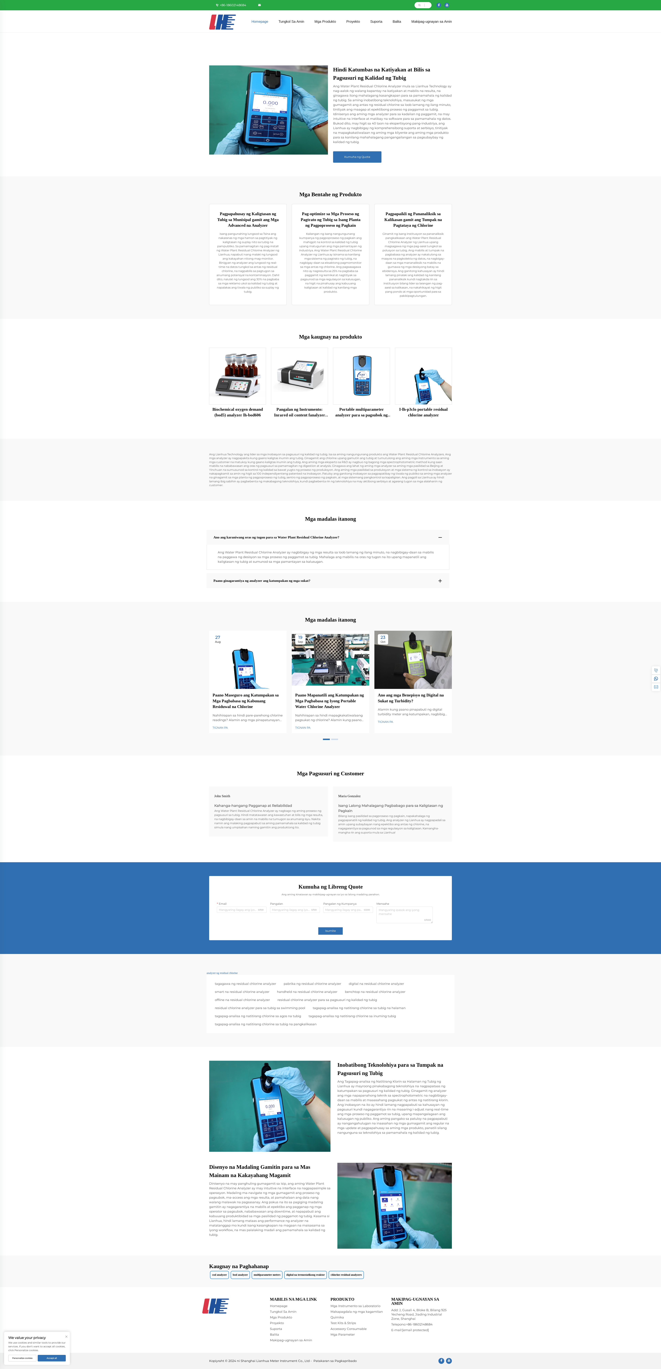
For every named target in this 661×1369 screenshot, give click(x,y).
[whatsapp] (656, 679)
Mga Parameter (342, 1334)
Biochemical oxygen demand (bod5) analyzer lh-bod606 (237, 412)
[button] (326, 739)
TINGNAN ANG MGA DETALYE (237, 376)
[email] (656, 687)
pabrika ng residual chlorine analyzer (312, 984)
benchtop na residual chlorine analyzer (375, 992)
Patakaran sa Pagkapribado (335, 1361)
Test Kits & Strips (343, 1323)
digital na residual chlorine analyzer (376, 984)
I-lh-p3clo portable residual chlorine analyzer (423, 412)
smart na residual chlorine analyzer (242, 992)
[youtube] (446, 5)
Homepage (259, 21)
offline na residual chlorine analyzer (242, 1000)
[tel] (656, 670)
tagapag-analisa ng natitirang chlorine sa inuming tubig (352, 1016)
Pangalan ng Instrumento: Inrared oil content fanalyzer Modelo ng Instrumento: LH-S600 (299, 412)
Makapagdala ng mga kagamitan (356, 1312)
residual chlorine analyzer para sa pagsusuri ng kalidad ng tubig (327, 1000)
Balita (397, 21)
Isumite (330, 930)
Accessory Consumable (348, 1329)
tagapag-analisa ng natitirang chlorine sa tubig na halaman (359, 1008)
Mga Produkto (325, 21)
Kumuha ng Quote (357, 157)
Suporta (376, 21)
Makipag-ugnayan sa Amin (431, 21)
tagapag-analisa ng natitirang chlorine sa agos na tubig (258, 1016)
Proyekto (353, 21)
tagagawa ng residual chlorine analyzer (245, 984)
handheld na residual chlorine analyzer (307, 992)
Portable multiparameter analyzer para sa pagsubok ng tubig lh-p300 (361, 412)
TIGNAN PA (220, 727)
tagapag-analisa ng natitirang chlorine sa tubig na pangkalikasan (266, 1024)
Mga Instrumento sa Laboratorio (355, 1306)
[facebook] (438, 5)
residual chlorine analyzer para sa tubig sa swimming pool (260, 1008)
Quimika (337, 1317)
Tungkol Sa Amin (291, 21)
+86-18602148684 (233, 5)
